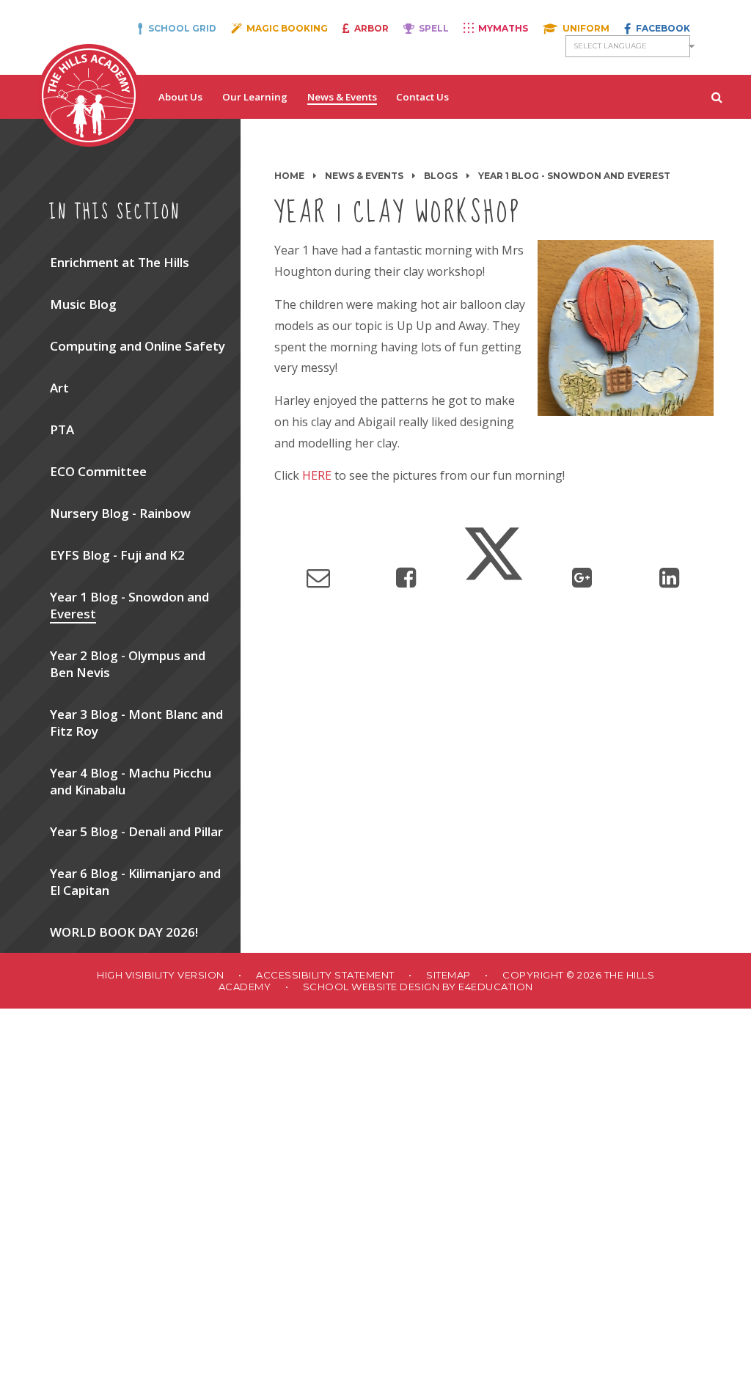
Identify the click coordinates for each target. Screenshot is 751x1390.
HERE (316, 475)
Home (289, 175)
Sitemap (448, 975)
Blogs (441, 175)
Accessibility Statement (325, 975)
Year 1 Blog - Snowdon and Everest (574, 175)
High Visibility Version (160, 975)
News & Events (364, 175)
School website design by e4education (418, 986)
